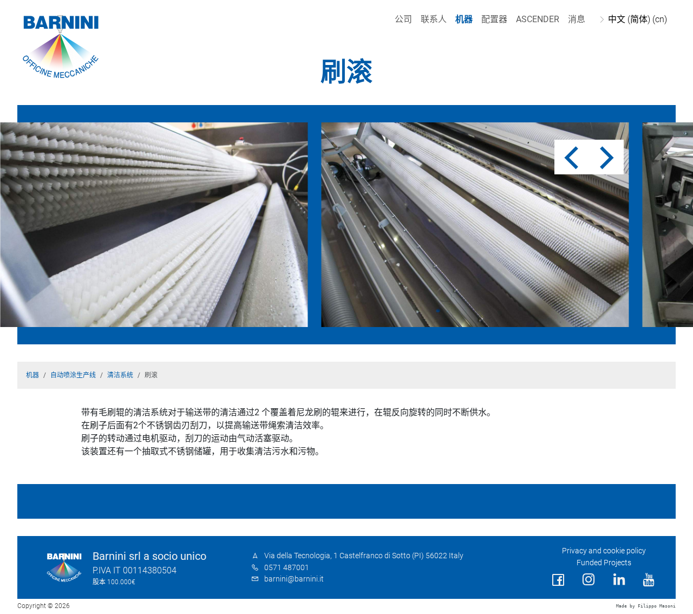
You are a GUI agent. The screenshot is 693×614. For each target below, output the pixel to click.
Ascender (537, 19)
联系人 (434, 19)
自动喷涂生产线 (73, 375)
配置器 (494, 19)
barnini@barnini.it (294, 579)
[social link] (558, 580)
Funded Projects (604, 562)
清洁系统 (120, 375)
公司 (403, 19)
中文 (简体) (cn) (637, 19)
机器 (464, 19)
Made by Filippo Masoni (646, 606)
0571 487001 (286, 567)
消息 (576, 19)
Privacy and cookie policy (604, 551)
